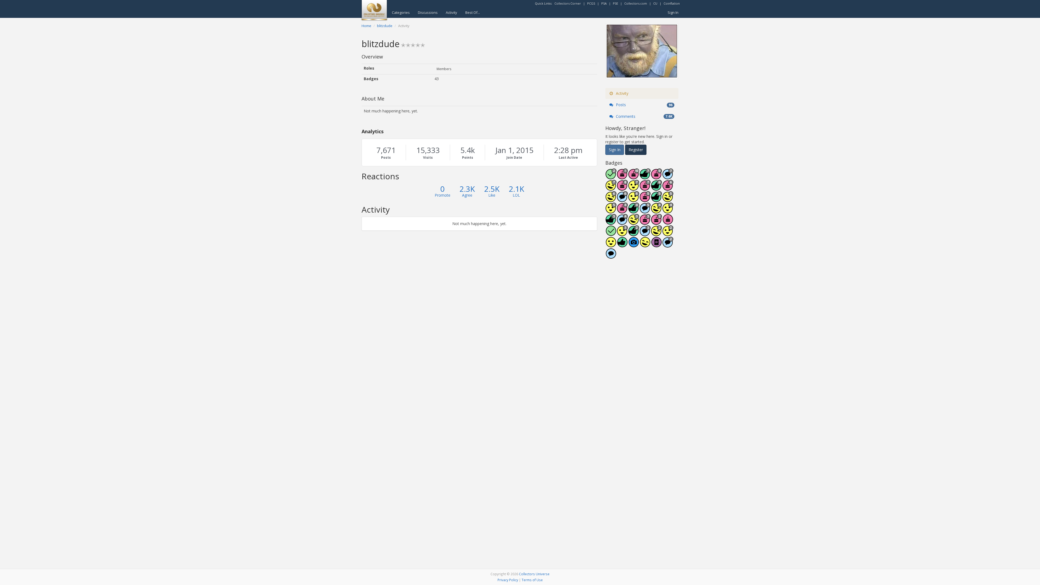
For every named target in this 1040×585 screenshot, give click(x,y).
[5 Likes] (622, 245)
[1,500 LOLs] (611, 188)
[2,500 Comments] (622, 199)
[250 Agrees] (668, 210)
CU (655, 3)
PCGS (591, 3)
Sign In (673, 12)
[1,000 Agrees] (633, 199)
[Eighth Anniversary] (622, 188)
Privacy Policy (508, 580)
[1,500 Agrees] (633, 188)
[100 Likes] (611, 222)
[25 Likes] (633, 233)
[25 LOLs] (656, 233)
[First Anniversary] (668, 222)
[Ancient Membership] (622, 176)
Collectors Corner (567, 3)
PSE (615, 3)
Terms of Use (532, 580)
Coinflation (672, 3)
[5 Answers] (611, 176)
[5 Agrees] (611, 245)
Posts (386, 157)
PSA (604, 3)
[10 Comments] (668, 245)
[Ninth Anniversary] (656, 176)
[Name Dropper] (656, 245)
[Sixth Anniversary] (668, 188)
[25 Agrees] (668, 233)
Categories (401, 12)
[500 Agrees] (611, 210)
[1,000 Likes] (656, 188)
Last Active (568, 157)
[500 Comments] (622, 222)
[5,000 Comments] (668, 176)
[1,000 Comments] (645, 210)
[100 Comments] (645, 233)
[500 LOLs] (668, 199)
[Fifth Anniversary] (645, 199)
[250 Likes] (633, 210)
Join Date (514, 157)
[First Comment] (611, 256)
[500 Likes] (656, 199)
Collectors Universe (534, 574)
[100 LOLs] (633, 222)
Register (636, 149)
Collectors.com (635, 3)
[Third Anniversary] (645, 222)
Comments (643, 116)
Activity (451, 12)
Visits (428, 157)
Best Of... (472, 12)
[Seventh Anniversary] (645, 188)
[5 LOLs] (645, 245)
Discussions (428, 12)
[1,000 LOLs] (611, 199)
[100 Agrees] (622, 233)
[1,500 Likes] (645, 176)
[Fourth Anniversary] (622, 210)
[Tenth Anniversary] (633, 176)
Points (467, 157)
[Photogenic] (633, 245)
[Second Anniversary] (656, 222)
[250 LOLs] (656, 210)
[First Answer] (611, 233)
